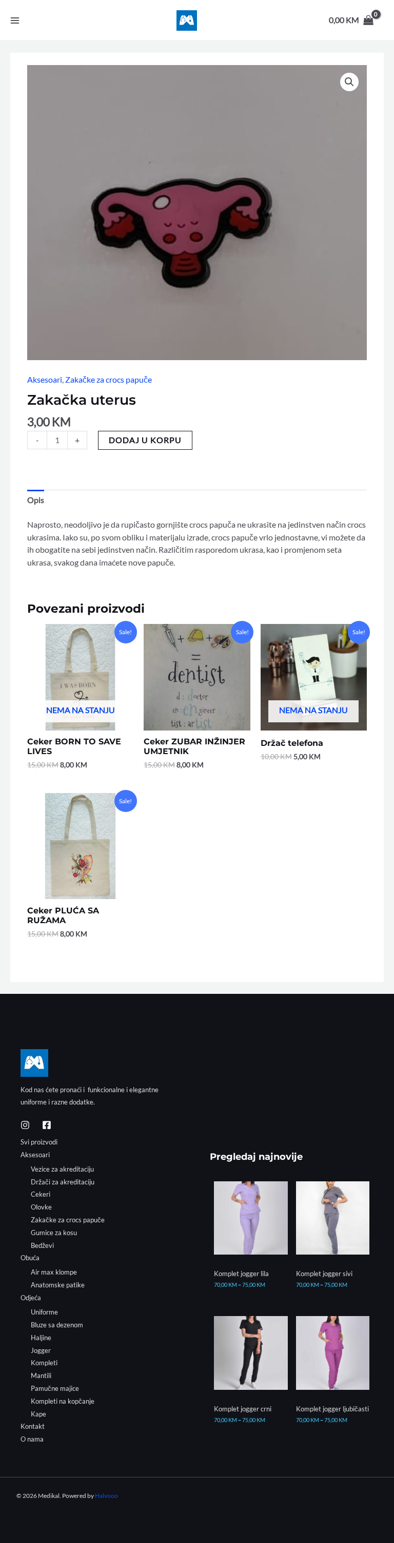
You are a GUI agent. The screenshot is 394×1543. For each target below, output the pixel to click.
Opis (35, 500)
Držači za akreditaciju (62, 1182)
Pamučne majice (55, 1388)
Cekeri (40, 1194)
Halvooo (106, 1495)
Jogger (41, 1350)
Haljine (41, 1337)
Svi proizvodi (39, 1142)
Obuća (30, 1258)
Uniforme (44, 1312)
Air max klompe (54, 1272)
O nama (32, 1439)
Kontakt (33, 1426)
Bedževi (42, 1245)
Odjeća (31, 1298)
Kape (38, 1414)
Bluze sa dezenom (57, 1325)
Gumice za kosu (54, 1232)
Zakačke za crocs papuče (108, 379)
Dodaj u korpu (145, 440)
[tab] (35, 500)
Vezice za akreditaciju (62, 1169)
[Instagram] (25, 1125)
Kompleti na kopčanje (62, 1401)
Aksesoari (44, 379)
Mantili (41, 1375)
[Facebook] (46, 1125)
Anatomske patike (58, 1285)
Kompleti (44, 1363)
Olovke (41, 1207)
